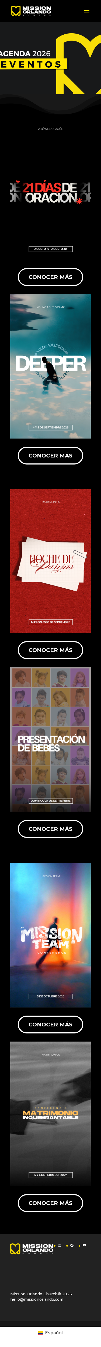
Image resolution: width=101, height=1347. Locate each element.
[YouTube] (84, 1245)
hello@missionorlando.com (36, 1299)
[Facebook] (72, 1245)
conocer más (50, 277)
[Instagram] (59, 1245)
